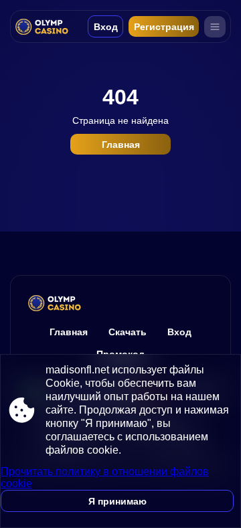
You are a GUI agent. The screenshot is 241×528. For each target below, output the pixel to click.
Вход (106, 26)
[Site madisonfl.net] (45, 26)
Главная (121, 144)
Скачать (127, 332)
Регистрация (164, 26)
